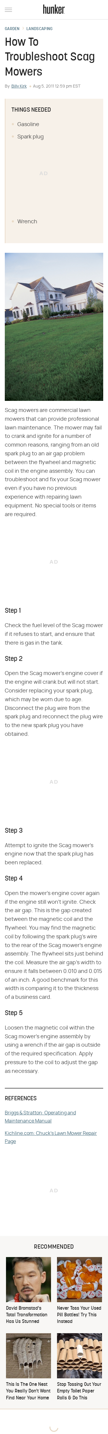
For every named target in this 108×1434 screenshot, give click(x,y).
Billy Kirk (19, 86)
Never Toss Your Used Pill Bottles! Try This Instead (79, 1315)
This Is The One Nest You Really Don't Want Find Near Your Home (28, 1391)
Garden (12, 29)
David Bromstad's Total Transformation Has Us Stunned (26, 1315)
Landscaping (39, 29)
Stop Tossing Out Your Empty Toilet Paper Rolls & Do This (79, 1391)
